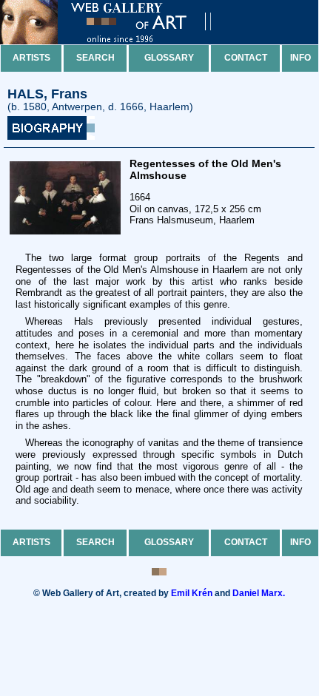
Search (95, 58)
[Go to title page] (118, 41)
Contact (245, 58)
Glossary (169, 58)
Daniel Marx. (258, 593)
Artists (31, 58)
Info (300, 58)
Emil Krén (191, 593)
